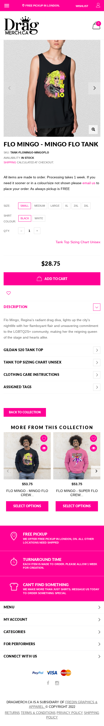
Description (16, 307)
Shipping (10, 162)
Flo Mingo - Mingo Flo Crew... (27, 493)
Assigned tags (18, 387)
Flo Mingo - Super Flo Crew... (77, 493)
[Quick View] (43, 448)
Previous (7, 471)
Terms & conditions (38, 713)
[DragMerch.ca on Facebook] (47, 683)
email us (88, 183)
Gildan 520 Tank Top (23, 350)
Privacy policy (70, 713)
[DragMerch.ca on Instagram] (57, 683)
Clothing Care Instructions (31, 375)
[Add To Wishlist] (8, 293)
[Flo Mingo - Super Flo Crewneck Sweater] (76, 455)
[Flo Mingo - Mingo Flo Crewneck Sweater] (27, 455)
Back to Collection (25, 412)
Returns (12, 713)
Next (96, 471)
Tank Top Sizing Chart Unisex (78, 242)
